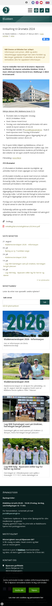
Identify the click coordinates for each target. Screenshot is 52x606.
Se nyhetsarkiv (43, 280)
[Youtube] (41, 2)
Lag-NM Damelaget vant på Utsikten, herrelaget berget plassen (24, 264)
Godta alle (19, 590)
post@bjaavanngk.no (33, 130)
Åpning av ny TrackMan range (17, 251)
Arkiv (12, 36)
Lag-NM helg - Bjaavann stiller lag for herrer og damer (23, 273)
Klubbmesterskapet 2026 (15, 257)
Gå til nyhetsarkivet (11, 306)
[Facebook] (33, 2)
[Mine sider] (27, 2)
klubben (21, 550)
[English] (47, 2)
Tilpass (34, 590)
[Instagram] (37, 2)
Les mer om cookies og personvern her (26, 597)
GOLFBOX (17, 158)
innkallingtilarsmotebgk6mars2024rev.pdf (22, 226)
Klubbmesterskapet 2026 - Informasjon (21, 244)
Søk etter (7, 297)
